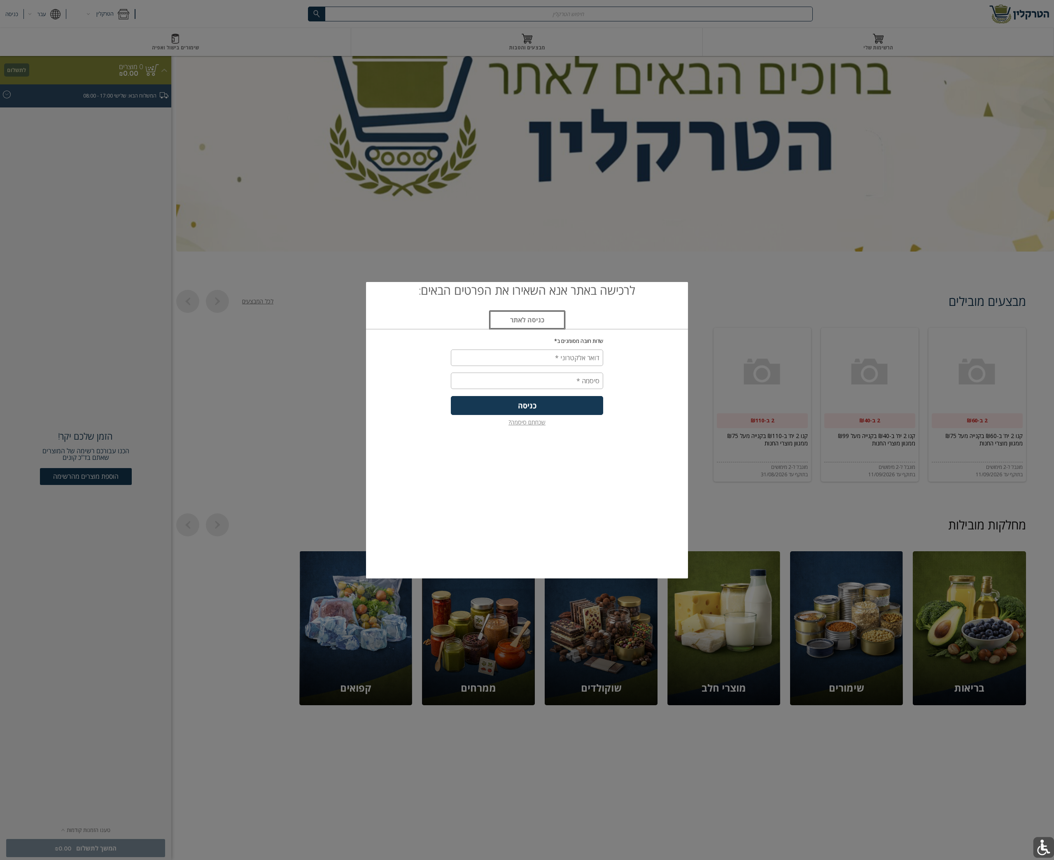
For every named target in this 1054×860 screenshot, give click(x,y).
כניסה (527, 405)
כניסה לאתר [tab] (516, 322)
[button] (1043, 847)
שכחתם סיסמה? (527, 422)
